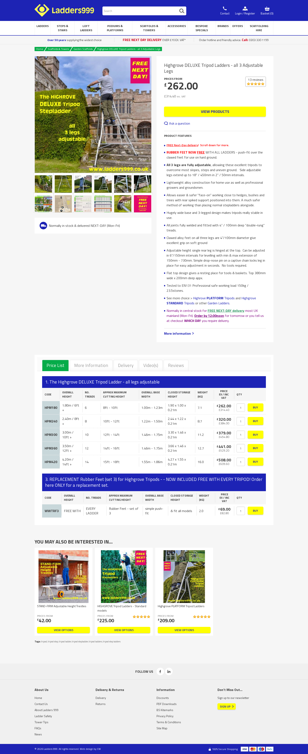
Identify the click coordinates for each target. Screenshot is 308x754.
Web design (86, 749)
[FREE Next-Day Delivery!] (143, 203)
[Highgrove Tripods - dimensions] (103, 203)
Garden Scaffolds (83, 49)
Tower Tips (41, 722)
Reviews (176, 365)
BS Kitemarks (165, 710)
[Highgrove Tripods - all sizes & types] (83, 203)
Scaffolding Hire (259, 28)
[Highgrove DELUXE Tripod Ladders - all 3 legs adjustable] (93, 114)
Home (39, 49)
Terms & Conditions (169, 722)
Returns (101, 704)
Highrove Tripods (214, 298)
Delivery (125, 365)
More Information (91, 365)
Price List (55, 365)
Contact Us (41, 704)
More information (177, 333)
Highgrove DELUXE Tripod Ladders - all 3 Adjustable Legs (128, 49)
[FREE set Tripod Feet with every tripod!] (123, 203)
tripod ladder (65, 641)
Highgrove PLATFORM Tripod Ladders (181, 606)
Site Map (162, 728)
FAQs (38, 728)
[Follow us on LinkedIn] (169, 671)
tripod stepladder (80, 641)
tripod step (53, 641)
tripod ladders (95, 641)
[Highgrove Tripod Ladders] (83, 183)
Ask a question (179, 123)
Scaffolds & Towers (58, 49)
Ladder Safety (43, 716)
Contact (224, 13)
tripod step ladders (111, 641)
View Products (215, 111)
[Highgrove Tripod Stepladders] (123, 183)
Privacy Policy (165, 716)
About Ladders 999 (46, 710)
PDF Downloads (167, 704)
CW (99, 749)
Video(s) (150, 365)
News (38, 734)
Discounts (163, 698)
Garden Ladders (218, 303)
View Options (63, 630)
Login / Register (245, 13)
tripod (44, 641)
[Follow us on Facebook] (160, 671)
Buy (255, 407)
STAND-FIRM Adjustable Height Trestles (61, 606)
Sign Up (225, 706)
